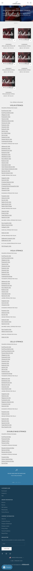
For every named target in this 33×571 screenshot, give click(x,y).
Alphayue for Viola (6, 281)
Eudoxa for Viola (5, 272)
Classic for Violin (5, 211)
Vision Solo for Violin (6, 164)
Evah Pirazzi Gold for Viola (7, 258)
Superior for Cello (5, 423)
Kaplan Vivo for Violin (6, 202)
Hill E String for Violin (6, 246)
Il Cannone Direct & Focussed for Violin (10, 186)
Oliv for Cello (4, 369)
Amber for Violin (5, 232)
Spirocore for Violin (6, 171)
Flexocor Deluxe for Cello (7, 353)
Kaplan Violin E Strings (7, 206)
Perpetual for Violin (6, 116)
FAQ (2, 495)
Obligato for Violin (6, 114)
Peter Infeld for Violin (6, 158)
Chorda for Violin (5, 127)
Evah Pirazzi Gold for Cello (7, 349)
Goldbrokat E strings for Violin (8, 238)
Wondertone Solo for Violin (8, 121)
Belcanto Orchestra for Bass (8, 448)
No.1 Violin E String (6, 133)
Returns (3, 505)
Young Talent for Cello (6, 425)
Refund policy (5, 509)
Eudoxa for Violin (5, 129)
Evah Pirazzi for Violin (6, 110)
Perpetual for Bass (6, 439)
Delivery (3, 502)
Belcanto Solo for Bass (7, 452)
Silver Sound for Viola (6, 321)
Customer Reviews (6, 521)
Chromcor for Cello (6, 359)
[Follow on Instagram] (6, 553)
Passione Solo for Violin (7, 139)
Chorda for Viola (5, 270)
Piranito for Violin (5, 125)
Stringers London (5, 526)
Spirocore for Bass (6, 450)
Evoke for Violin (5, 213)
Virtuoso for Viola (5, 305)
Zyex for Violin (5, 200)
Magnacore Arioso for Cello (8, 402)
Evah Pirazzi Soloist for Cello (8, 351)
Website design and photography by (16, 564)
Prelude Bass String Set (8, 46)
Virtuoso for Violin (6, 190)
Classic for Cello (5, 418)
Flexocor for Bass (5, 443)
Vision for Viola (5, 291)
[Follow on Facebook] (2, 553)
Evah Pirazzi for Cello (6, 347)
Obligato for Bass (5, 441)
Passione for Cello (6, 371)
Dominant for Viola (6, 283)
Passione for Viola (5, 274)
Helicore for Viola (5, 312)
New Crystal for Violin (6, 223)
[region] (16, 474)
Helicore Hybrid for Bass (7, 459)
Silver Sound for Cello (6, 427)
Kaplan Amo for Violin (6, 204)
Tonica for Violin (5, 119)
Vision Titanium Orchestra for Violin (9, 169)
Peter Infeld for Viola (6, 287)
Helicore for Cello (5, 413)
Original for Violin (5, 178)
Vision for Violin (5, 162)
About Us (4, 519)
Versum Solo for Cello (6, 388)
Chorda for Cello (5, 363)
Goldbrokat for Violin (6, 240)
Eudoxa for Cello (5, 365)
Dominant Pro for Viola (7, 285)
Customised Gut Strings (7, 141)
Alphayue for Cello (6, 378)
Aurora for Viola (5, 302)
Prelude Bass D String (8, 70)
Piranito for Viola (5, 268)
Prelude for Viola (5, 310)
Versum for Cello (5, 386)
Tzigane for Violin (5, 188)
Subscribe (6, 548)
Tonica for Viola (5, 264)
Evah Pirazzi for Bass (6, 436)
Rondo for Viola (5, 289)
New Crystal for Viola (6, 329)
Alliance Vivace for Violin (7, 225)
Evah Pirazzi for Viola (6, 256)
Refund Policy (5, 533)
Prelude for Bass (5, 457)
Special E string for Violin (7, 173)
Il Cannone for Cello (6, 404)
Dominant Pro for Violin (7, 150)
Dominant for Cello (6, 380)
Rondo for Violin (5, 160)
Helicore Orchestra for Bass (8, 461)
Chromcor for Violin (6, 123)
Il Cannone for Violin (6, 184)
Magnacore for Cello (6, 398)
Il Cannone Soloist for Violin (8, 182)
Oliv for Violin (5, 135)
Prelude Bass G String (24, 46)
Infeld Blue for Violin (6, 156)
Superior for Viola (5, 323)
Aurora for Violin (5, 180)
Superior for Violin (6, 217)
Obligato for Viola (6, 260)
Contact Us (4, 493)
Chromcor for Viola (6, 266)
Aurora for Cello (5, 406)
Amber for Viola (5, 337)
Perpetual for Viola (6, 262)
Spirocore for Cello (6, 384)
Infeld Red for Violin (6, 154)
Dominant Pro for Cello (7, 382)
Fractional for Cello (6, 400)
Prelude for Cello (5, 411)
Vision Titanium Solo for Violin (8, 166)
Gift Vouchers (4, 507)
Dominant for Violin (6, 148)
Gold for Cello (5, 367)
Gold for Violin (5, 131)
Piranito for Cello (5, 361)
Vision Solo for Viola (6, 293)
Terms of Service (5, 512)
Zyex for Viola (5, 314)
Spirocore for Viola (6, 295)
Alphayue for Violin (6, 146)
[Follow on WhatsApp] (10, 553)
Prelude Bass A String (24, 70)
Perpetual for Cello (6, 357)
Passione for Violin (6, 137)
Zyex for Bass (5, 463)
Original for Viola (5, 300)
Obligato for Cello (6, 355)
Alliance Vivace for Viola (7, 331)
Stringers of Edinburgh (7, 523)
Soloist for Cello (5, 396)
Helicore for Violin (6, 198)
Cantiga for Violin (5, 227)
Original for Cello (5, 394)
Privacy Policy (5, 528)
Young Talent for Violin (7, 215)
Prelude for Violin (5, 196)
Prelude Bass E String (8, 94)
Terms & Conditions (6, 531)
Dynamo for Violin (6, 152)
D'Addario (8, 44)
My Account (4, 491)
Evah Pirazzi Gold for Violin (8, 112)
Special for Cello (5, 421)
